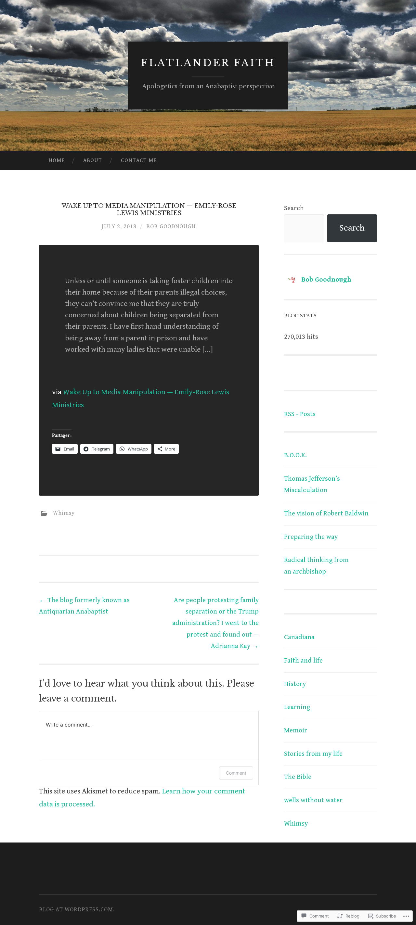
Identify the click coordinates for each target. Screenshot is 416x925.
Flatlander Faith (208, 63)
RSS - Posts (300, 414)
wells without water (313, 800)
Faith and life (303, 661)
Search (294, 208)
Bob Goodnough (171, 226)
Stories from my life (313, 754)
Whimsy (64, 513)
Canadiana (299, 637)
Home (56, 160)
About (92, 160)
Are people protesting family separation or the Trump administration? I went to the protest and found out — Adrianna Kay (215, 623)
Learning (297, 707)
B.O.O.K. (295, 455)
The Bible (297, 777)
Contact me (139, 160)
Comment (236, 773)
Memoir (295, 730)
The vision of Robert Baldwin (326, 513)
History (295, 684)
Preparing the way (311, 537)
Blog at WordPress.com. (77, 909)
